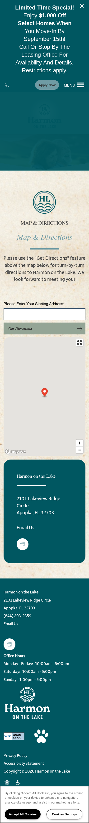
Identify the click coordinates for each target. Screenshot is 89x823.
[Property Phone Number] (8, 85)
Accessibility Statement (24, 763)
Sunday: (11, 679)
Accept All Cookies (23, 814)
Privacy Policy (15, 755)
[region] (44, 804)
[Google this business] (22, 544)
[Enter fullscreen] (79, 342)
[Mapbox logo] (15, 451)
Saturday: (12, 671)
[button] (82, 6)
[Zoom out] (79, 449)
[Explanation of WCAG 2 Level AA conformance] (14, 736)
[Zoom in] (79, 443)
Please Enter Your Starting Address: (34, 303)
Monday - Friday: (18, 663)
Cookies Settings (64, 814)
